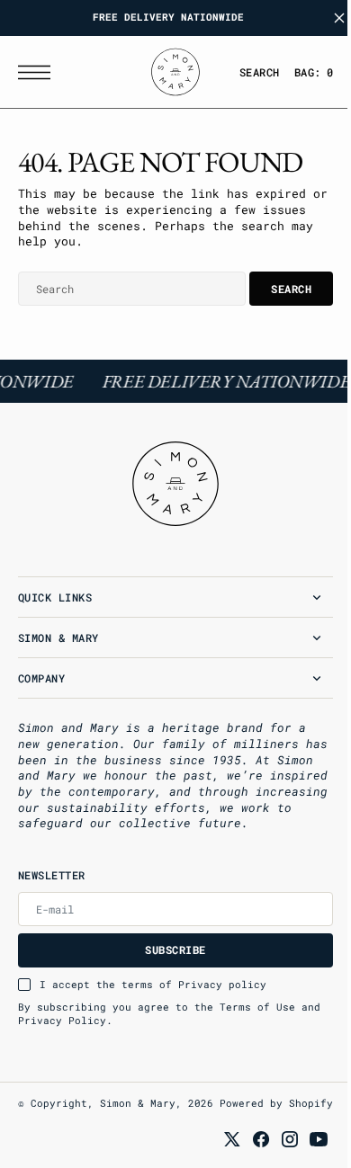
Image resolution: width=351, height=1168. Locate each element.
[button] (38, 72)
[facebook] (247, 1152)
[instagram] (276, 1152)
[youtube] (305, 1152)
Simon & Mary (138, 1103)
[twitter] (218, 1152)
